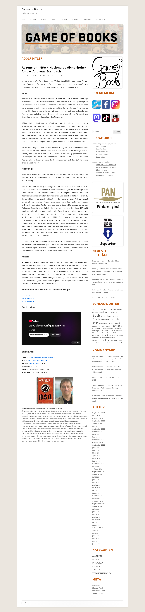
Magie (104, 331)
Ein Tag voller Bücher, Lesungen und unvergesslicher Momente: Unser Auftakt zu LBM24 (107, 282)
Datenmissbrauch (42, 418)
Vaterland (39, 438)
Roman (29, 436)
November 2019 (98, 466)
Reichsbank (37, 433)
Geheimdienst (26, 423)
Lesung (95, 331)
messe (119, 330)
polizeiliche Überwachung (53, 431)
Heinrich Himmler (69, 423)
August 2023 (97, 423)
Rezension (75, 411)
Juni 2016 (95, 536)
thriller (105, 340)
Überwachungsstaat (28, 438)
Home (23, 19)
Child (100, 323)
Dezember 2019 (98, 464)
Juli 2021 (95, 434)
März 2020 (96, 458)
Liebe (100, 331)
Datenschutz (100, 19)
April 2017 (96, 530)
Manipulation (78, 428)
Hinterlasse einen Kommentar (58, 76)
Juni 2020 (95, 450)
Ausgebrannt (33, 416)
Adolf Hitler (50, 413)
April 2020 (96, 455)
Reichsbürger (46, 433)
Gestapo (49, 423)
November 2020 (98, 439)
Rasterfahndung (27, 433)
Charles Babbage (73, 416)
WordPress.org (97, 593)
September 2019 (98, 472)
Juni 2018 (95, 512)
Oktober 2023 (97, 418)
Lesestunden (101, 149)
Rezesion (111, 335)
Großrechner (57, 423)
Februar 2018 (97, 522)
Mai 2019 (95, 482)
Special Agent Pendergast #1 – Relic (106, 385)
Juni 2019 (95, 480)
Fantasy (117, 325)
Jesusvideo (58, 426)
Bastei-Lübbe (35, 363)
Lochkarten (56, 428)
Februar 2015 (97, 541)
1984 (84, 411)
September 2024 (98, 413)
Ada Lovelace (41, 413)
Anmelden (96, 585)
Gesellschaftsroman (39, 423)
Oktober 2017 (97, 528)
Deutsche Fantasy (108, 323)
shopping (117, 338)
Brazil (53, 416)
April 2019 (96, 485)
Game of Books (32, 9)
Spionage (47, 436)
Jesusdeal (51, 426)
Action (115, 310)
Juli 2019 (95, 477)
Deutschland (30, 421)
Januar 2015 (96, 544)
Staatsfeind (55, 436)
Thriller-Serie (113, 340)
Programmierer (68, 431)
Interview (97, 563)
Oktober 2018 (97, 501)
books (114, 312)
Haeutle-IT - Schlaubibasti (105, 173)
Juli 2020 (95, 448)
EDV (46, 421)
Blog (63, 19)
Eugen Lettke (73, 421)
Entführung (100, 326)
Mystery (99, 333)
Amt (73, 413)
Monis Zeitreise (28, 301)
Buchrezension (61, 416)
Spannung (96, 340)
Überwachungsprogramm (77, 436)
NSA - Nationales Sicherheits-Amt (41, 357)
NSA (42, 431)
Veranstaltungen (101, 573)
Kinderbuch (105, 328)
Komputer (77, 426)
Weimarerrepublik (34, 441)
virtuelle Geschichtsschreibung (62, 438)
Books (32, 19)
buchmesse (112, 316)
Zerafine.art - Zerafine (104, 175)
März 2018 (96, 520)
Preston (104, 333)
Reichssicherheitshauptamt (61, 433)
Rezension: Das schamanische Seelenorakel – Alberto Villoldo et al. (106, 369)
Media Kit (75, 19)
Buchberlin (104, 316)
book (106, 312)
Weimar (24, 441)
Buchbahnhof (101, 146)
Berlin (101, 313)
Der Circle (75, 418)
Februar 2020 (97, 461)
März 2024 (96, 415)
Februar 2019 (97, 490)
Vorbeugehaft (78, 438)
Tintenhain (26, 295)
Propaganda (78, 431)
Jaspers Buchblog (29, 298)
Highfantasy (96, 328)
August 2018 (97, 506)
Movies (43, 19)
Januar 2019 (96, 493)
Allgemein (97, 556)
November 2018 (98, 498)
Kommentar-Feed (98, 591)
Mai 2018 (95, 514)
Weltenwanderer (102, 154)
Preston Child (111, 333)
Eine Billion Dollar (55, 421)
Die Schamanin (98, 396)
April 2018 (96, 517)
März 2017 (96, 533)
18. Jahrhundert (97, 310)
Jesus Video (43, 426)
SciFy (34, 436)
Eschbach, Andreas (36, 360)
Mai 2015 (95, 538)
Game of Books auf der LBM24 (103, 298)
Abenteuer (107, 309)
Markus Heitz (111, 331)
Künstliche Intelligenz (44, 428)
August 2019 (97, 474)
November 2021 (98, 432)
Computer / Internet (28, 418)
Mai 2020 (95, 453)
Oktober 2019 (97, 469)
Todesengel (64, 436)
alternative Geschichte (63, 413)
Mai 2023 (95, 426)
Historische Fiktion (64, 411)
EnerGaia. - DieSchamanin (106, 165)
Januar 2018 (96, 525)
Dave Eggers (67, 418)
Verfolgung (47, 438)
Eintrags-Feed (97, 588)
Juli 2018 (95, 509)
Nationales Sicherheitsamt (31, 431)
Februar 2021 (97, 437)
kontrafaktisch (31, 428)
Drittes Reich (40, 421)
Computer (82, 416)
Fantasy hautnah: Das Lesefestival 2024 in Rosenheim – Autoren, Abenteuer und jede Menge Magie (107, 271)
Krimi (111, 328)
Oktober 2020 (97, 442)
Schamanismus (104, 338)
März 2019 (96, 488)
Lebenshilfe (117, 328)
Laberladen (100, 157)
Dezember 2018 (98, 496)
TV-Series (54, 19)
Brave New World (44, 416)
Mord (94, 333)
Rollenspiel (120, 335)
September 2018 (98, 504)
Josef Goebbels (68, 426)
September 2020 (98, 445)
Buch (96, 316)
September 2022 (98, 429)
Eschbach (65, 421)
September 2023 (98, 421)
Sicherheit (40, 436)
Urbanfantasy (107, 343)
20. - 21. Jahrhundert (29, 413)
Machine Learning (67, 428)
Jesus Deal (34, 426)
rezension (74, 433)
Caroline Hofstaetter (100, 356)
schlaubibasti (26, 76)
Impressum (87, 19)
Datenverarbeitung (55, 418)
